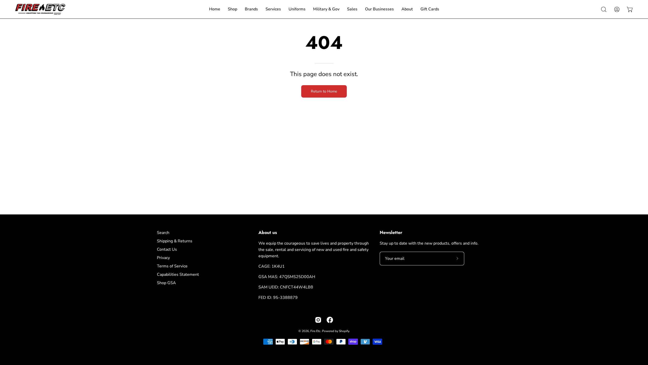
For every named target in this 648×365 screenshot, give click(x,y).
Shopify (344, 331)
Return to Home (324, 91)
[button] (603, 9)
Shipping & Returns (174, 241)
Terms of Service (172, 266)
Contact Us (167, 249)
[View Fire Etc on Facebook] (330, 320)
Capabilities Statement (178, 274)
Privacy (163, 258)
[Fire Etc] (40, 9)
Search (163, 232)
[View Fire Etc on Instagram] (318, 320)
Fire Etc (315, 331)
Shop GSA (166, 283)
